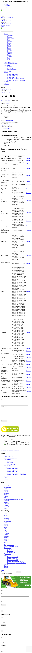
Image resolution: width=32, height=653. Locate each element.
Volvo (8, 58)
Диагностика (7, 465)
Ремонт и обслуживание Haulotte (16, 80)
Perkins (9, 55)
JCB (8, 47)
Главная (3, 100)
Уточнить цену (9, 120)
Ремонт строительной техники (15, 78)
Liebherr (9, 52)
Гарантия (9, 66)
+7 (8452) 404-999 (6, 23)
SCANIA (9, 56)
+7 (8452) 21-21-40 (6, 20)
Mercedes (9, 53)
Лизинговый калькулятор (11, 458)
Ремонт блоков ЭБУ (12, 77)
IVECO (9, 46)
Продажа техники (9, 456)
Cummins (9, 37)
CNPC (9, 49)
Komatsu (9, 50)
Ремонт (6, 467)
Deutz (8, 40)
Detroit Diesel (10, 38)
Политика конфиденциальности (10, 450)
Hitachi (9, 43)
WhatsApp (7, 128)
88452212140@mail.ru (7, 17)
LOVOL (9, 59)
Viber (2, 128)
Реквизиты (10, 68)
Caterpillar (10, 35)
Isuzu (8, 44)
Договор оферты (11, 69)
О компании (7, 459)
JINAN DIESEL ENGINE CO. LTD (13, 499)
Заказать (28, 158)
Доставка (6, 476)
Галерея (6, 477)
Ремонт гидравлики (12, 75)
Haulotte (9, 41)
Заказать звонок (5, 25)
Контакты (6, 479)
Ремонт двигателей (12, 74)
